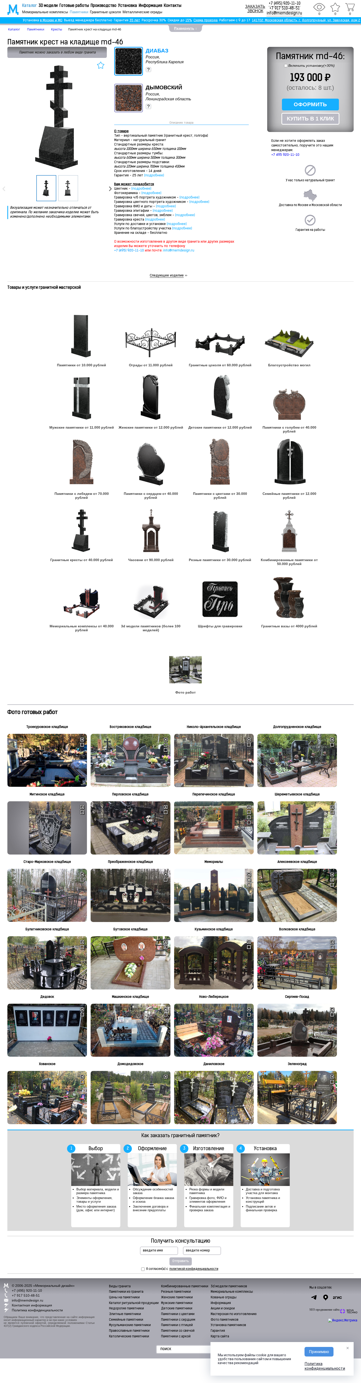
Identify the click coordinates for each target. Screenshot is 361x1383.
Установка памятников (228, 1325)
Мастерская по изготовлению (234, 1314)
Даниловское (213, 1064)
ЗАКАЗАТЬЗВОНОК (255, 8)
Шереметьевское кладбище (297, 794)
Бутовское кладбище (130, 929)
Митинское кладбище (47, 794)
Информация (150, 6)
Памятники (79, 12)
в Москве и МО (51, 20)
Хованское (47, 1064)
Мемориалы (214, 862)
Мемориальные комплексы (45, 12)
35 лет (134, 20)
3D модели (48, 6)
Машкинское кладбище (130, 997)
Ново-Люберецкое (214, 997)
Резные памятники (176, 1291)
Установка (127, 6)
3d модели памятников (229, 1286)
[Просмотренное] (319, 7)
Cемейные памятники (126, 1319)
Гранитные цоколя (105, 12)
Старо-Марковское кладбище (47, 862)
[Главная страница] (9, 9)
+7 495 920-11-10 (285, 155)
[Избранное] (335, 7)
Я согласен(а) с (182, 1269)
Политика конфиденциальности (37, 1310)
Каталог (29, 6)
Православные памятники (129, 1330)
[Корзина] (350, 7)
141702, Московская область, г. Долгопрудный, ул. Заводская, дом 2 (306, 20)
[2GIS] (337, 1297)
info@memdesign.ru (284, 13)
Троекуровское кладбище (47, 727)
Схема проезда (206, 20)
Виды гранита (120, 1286)
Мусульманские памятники (130, 1325)
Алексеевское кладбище (297, 862)
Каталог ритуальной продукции (134, 1303)
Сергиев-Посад (297, 997)
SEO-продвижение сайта (324, 1309)
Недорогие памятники (126, 1308)
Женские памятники (177, 1297)
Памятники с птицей (177, 1325)
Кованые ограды (223, 1297)
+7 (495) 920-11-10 (284, 4)
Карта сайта (220, 1336)
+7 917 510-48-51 (284, 9)
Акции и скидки (223, 1308)
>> (168, 275)
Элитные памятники (125, 1314)
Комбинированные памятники (184, 1286)
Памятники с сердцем (178, 1319)
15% (188, 20)
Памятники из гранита (126, 1291)
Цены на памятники (124, 1297)
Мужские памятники (177, 1303)
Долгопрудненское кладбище (297, 727)
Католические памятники (129, 1336)
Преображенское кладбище (130, 862)
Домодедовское (130, 1064)
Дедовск (47, 997)
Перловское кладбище (130, 794)
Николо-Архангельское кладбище (214, 727)
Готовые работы (74, 6)
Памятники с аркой (176, 1336)
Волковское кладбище (297, 929)
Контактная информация (32, 1305)
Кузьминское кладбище (214, 929)
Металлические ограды (142, 12)
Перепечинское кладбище (214, 794)
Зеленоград (297, 1064)
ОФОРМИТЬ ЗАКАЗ (310, 105)
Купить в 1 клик (310, 119)
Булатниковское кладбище (47, 929)
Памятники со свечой (177, 1330)
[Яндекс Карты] (325, 1297)
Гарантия (218, 1330)
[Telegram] (313, 1297)
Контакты (172, 6)
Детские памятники (176, 1308)
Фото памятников (224, 1319)
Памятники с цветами (177, 1314)
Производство (103, 6)
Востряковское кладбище (130, 727)
